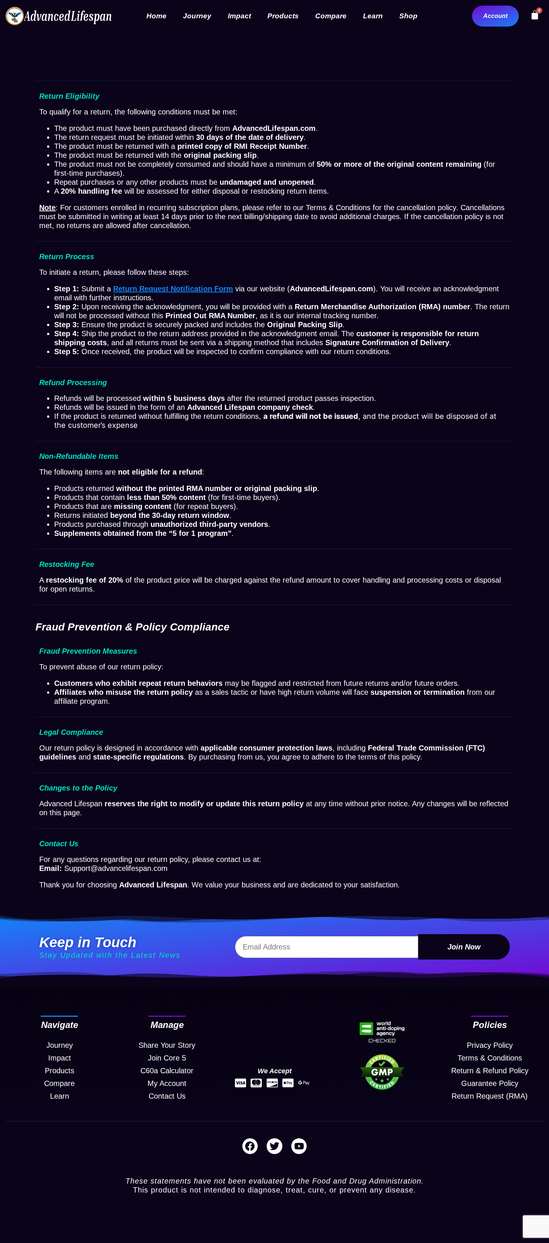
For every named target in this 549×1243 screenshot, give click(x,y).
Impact (239, 16)
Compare (331, 16)
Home (156, 16)
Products (283, 16)
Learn (373, 16)
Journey (197, 16)
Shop (408, 16)
